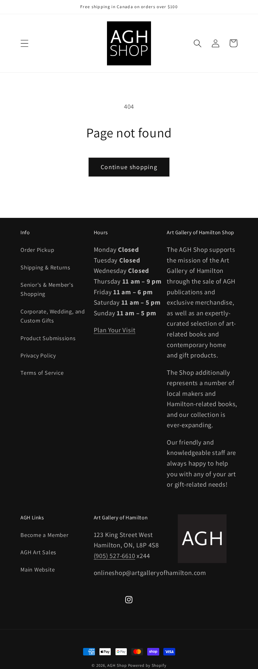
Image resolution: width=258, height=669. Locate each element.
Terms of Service (42, 372)
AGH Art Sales (38, 552)
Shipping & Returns (45, 267)
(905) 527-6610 (114, 555)
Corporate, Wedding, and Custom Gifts (52, 315)
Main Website (37, 569)
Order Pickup (37, 249)
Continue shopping (129, 167)
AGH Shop (116, 665)
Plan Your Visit (115, 330)
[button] (24, 43)
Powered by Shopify (147, 665)
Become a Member (44, 535)
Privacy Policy (38, 355)
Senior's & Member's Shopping (47, 289)
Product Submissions (48, 338)
